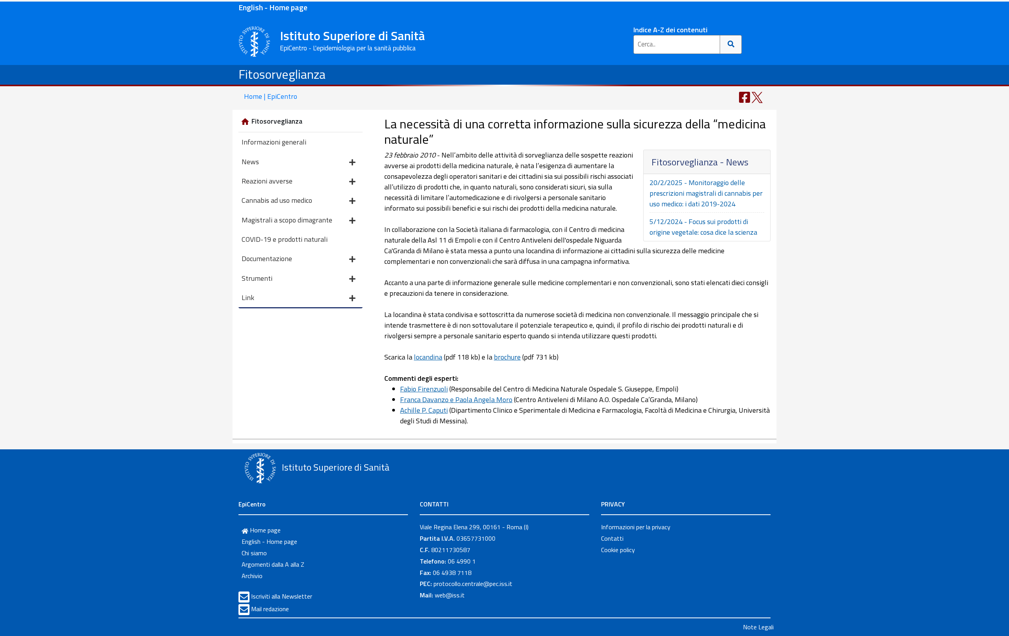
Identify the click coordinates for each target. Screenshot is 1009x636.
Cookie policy (618, 549)
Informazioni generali (274, 142)
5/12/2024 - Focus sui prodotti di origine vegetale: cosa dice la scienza (703, 226)
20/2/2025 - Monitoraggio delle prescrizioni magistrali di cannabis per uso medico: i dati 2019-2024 (706, 193)
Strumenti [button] (257, 278)
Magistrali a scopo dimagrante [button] (287, 220)
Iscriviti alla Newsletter (281, 596)
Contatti (612, 538)
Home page (264, 530)
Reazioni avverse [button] (267, 181)
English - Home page (272, 7)
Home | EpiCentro (270, 96)
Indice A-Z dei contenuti (670, 29)
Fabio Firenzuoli (424, 389)
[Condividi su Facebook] (744, 96)
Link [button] (248, 297)
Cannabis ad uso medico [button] (277, 200)
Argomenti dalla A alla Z (273, 564)
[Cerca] (731, 44)
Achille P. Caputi (424, 410)
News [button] (250, 161)
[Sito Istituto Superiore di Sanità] (260, 468)
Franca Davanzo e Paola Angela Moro (456, 399)
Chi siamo (254, 553)
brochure (507, 357)
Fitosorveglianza (282, 74)
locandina (428, 357)
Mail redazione (270, 609)
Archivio (252, 575)
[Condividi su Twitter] (757, 96)
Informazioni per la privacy (635, 527)
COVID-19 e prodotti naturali (285, 239)
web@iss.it (450, 595)
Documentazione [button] (267, 258)
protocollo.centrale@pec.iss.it (473, 583)
